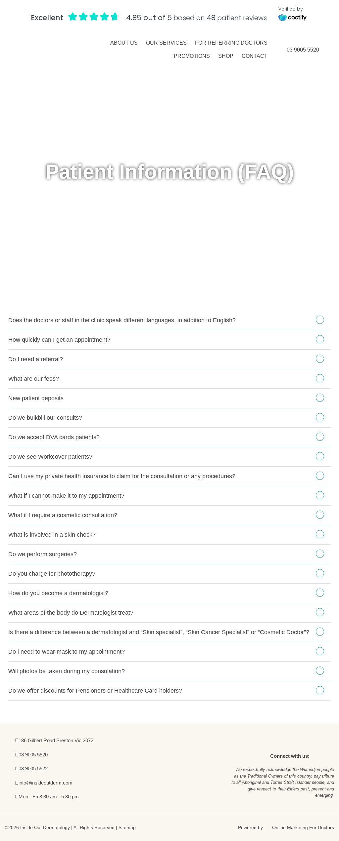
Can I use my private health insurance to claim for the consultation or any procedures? (121, 476)
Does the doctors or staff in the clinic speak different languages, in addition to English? (122, 320)
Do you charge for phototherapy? (51, 573)
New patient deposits (36, 398)
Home (140, 274)
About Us (124, 43)
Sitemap (127, 827)
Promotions (192, 56)
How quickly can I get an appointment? (59, 339)
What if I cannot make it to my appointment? (66, 495)
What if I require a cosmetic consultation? (62, 515)
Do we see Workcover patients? (50, 456)
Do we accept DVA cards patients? (54, 437)
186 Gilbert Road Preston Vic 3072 (56, 740)
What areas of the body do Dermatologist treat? (70, 612)
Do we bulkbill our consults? (45, 417)
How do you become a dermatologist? (58, 593)
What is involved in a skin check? (52, 534)
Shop (225, 56)
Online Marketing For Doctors (302, 827)
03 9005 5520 (303, 50)
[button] (169, 320)
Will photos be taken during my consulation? (66, 671)
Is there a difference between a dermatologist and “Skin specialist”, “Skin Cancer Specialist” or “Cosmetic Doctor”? (158, 632)
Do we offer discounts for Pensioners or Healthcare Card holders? (95, 690)
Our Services (166, 43)
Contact (254, 56)
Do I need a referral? (35, 359)
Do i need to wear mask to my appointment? (66, 651)
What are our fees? (33, 378)
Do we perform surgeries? (42, 554)
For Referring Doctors (231, 43)
